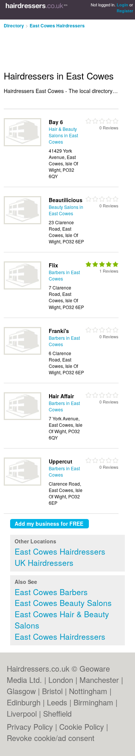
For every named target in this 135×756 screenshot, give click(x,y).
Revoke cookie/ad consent (50, 737)
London (60, 679)
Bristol (52, 691)
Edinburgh (23, 702)
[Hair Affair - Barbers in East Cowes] (22, 418)
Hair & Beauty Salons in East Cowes (63, 135)
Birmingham (93, 702)
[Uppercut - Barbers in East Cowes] (22, 483)
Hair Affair (61, 396)
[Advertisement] (60, 46)
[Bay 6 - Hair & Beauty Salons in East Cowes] (22, 144)
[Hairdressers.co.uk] (37, 10)
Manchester (99, 679)
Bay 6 (56, 122)
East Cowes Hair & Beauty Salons (62, 619)
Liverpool (22, 713)
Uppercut (60, 461)
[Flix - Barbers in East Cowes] (22, 287)
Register (125, 11)
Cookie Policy (81, 726)
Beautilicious (65, 200)
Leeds (57, 702)
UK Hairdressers (44, 562)
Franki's (59, 330)
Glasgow (21, 691)
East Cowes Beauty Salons (63, 602)
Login (122, 5)
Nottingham (88, 691)
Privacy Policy (30, 726)
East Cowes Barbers (51, 591)
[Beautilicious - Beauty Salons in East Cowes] (22, 222)
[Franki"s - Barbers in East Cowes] (22, 353)
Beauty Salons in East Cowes (66, 210)
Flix (53, 265)
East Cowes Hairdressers (57, 25)
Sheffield (57, 713)
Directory (14, 25)
